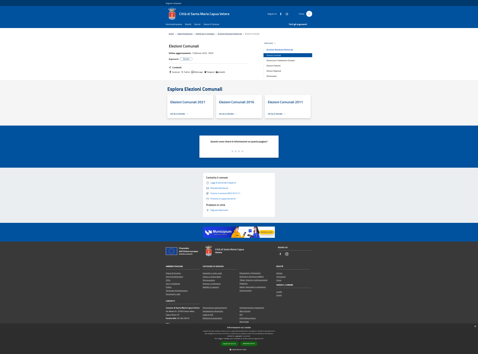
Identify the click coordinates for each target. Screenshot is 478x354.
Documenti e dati (173, 294)
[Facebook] (279, 13)
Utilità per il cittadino (205, 33)
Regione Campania (173, 3)
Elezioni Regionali (274, 70)
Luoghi (279, 291)
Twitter (187, 72)
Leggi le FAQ (208, 314)
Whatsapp (198, 72)
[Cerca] (309, 14)
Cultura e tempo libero (212, 276)
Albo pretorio (244, 311)
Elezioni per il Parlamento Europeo (281, 60)
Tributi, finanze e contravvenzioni (253, 280)
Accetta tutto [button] (229, 344)
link (262, 338)
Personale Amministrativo (177, 290)
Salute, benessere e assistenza (252, 286)
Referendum (272, 76)
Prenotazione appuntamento (215, 307)
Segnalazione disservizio (213, 311)
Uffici (168, 280)
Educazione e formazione (250, 273)
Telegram (210, 72)
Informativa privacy (247, 318)
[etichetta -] (242, 151)
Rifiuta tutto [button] (249, 343)
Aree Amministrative (174, 276)
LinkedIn (221, 72)
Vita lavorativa (209, 280)
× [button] (475, 326)
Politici (168, 287)
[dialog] (239, 339)
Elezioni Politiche (274, 65)
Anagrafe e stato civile (212, 273)
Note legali (244, 321)
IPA (240, 314)
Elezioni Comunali (274, 55)
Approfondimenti (185, 33)
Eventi (279, 295)
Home (171, 33)
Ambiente (243, 283)
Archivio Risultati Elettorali (230, 33)
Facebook (176, 72)
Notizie (279, 273)
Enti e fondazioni (173, 283)
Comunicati (281, 276)
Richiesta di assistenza (212, 318)
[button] (239, 349)
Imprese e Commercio (212, 283)
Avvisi (278, 280)
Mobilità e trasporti (211, 287)
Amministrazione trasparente (251, 307)
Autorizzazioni (245, 290)
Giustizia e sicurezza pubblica (251, 276)
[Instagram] (285, 13)
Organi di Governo (173, 273)
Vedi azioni (268, 43)
